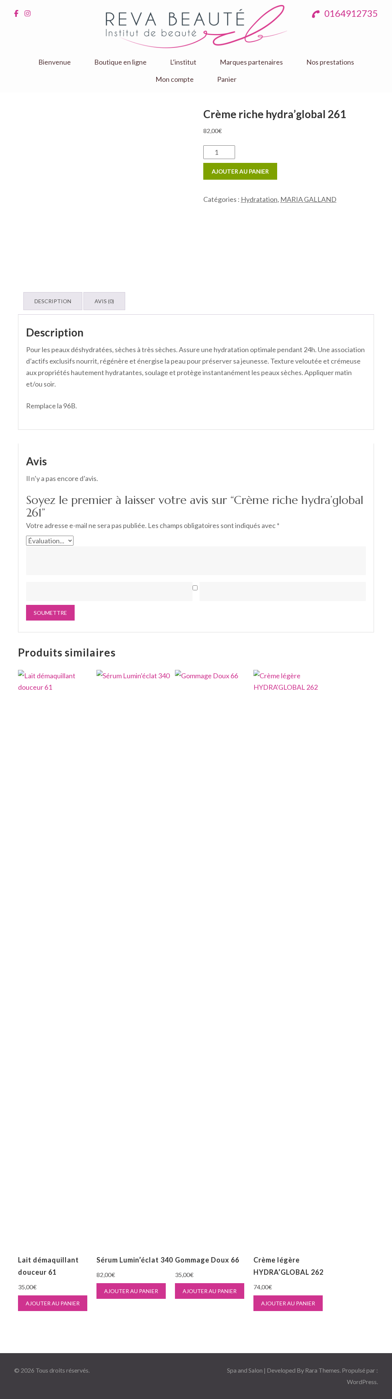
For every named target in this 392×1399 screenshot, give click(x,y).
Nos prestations (330, 62)
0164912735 (350, 13)
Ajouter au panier (240, 171)
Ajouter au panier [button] (53, 1303)
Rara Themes (322, 1370)
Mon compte (174, 79)
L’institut (183, 62)
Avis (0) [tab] (104, 301)
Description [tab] (52, 301)
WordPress (362, 1381)
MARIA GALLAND (308, 199)
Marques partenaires (251, 62)
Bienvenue (54, 62)
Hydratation (259, 199)
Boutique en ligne (120, 62)
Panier (227, 79)
